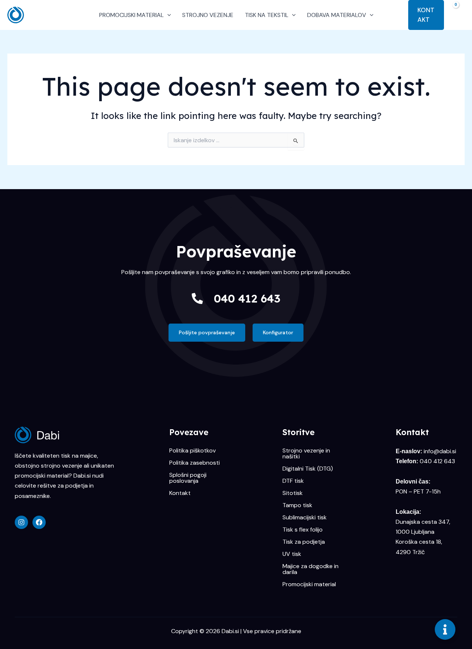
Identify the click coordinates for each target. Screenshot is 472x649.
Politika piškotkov (192, 451)
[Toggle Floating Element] (445, 629)
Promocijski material (309, 584)
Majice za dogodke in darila (310, 569)
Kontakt (180, 493)
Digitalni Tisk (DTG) (307, 469)
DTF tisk (293, 481)
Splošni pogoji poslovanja (187, 478)
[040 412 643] (197, 298)
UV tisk (291, 554)
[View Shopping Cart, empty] (458, 14)
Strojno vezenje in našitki (306, 454)
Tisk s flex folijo (302, 530)
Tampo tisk (297, 505)
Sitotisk (292, 493)
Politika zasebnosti (194, 463)
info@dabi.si (440, 451)
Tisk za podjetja (303, 542)
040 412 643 (247, 298)
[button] (167, 15)
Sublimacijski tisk (304, 517)
